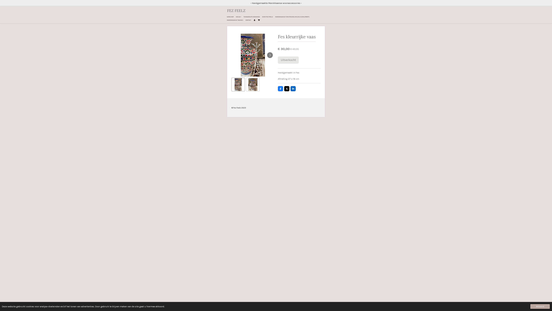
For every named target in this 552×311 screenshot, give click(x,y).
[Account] (254, 20)
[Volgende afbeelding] (270, 55)
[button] (238, 84)
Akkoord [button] (540, 306)
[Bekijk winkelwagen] (259, 20)
